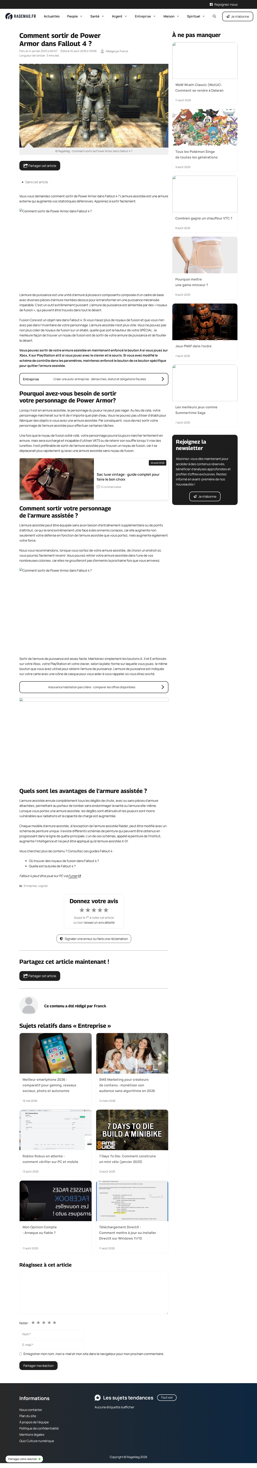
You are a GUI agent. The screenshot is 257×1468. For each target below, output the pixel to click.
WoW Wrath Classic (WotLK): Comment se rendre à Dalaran (199, 87)
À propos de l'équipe (34, 1422)
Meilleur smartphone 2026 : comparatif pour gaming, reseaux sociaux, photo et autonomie (49, 1085)
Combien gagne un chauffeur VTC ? (203, 218)
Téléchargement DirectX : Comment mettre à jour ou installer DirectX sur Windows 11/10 (127, 1233)
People (72, 16)
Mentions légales (31, 1435)
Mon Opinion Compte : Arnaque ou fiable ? (40, 1230)
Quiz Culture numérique (36, 1441)
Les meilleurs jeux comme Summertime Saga (196, 410)
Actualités (52, 16)
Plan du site (27, 1416)
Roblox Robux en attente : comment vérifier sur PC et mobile (50, 1159)
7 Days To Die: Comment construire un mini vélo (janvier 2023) (127, 1159)
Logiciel (42, 886)
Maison (168, 16)
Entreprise (143, 16)
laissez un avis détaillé (99, 922)
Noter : (24, 1323)
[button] (214, 16)
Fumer (73, 876)
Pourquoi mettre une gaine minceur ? (191, 282)
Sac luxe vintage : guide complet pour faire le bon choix (128, 477)
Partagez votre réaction (22, 1459)
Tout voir (167, 1397)
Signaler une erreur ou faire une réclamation (96, 939)
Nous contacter (30, 1410)
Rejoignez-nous (226, 4)
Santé (94, 16)
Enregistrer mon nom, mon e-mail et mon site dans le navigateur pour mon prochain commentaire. (94, 1354)
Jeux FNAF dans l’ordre (193, 346)
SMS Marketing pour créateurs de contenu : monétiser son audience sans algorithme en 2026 (127, 1085)
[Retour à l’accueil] (21, 16)
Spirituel (193, 16)
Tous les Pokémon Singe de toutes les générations (196, 154)
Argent (117, 16)
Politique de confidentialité (39, 1428)
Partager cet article (42, 166)
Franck (100, 1006)
